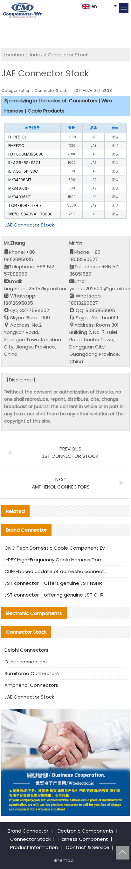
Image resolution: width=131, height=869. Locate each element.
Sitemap (63, 860)
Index (36, 54)
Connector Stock (68, 54)
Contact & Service (87, 847)
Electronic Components (86, 830)
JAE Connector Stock (29, 224)
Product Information (34, 847)
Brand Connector (28, 830)
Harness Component (83, 839)
